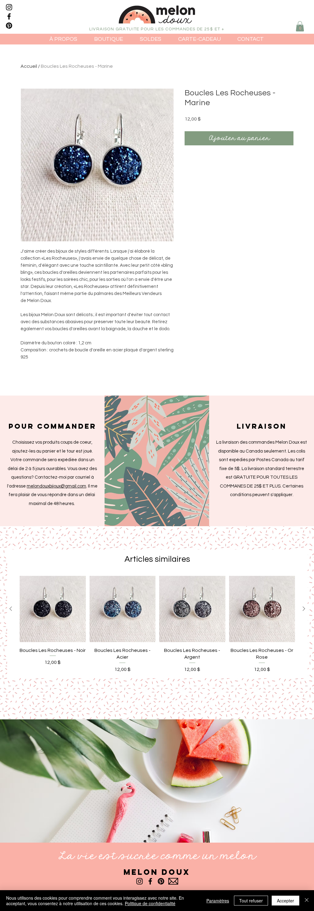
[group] (157, 624)
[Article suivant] (304, 608)
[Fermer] (306, 900)
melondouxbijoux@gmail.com (56, 486)
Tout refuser (251, 901)
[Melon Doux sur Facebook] (9, 16)
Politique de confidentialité (150, 903)
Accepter (285, 901)
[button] (300, 26)
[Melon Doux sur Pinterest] (9, 25)
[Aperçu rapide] (53, 609)
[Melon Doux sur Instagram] (9, 7)
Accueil (29, 66)
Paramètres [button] (217, 901)
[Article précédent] (10, 608)
